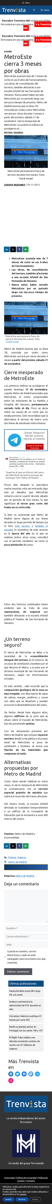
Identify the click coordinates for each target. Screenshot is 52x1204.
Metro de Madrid (25, 875)
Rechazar (22, 1199)
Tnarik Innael (12, 341)
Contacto (30, 1181)
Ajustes (35, 1199)
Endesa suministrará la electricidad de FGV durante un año (25, 1005)
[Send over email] (26, 249)
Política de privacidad (26, 1178)
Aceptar (8, 1199)
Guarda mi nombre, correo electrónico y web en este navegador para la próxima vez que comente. (26, 957)
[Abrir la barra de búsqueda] (34, 10)
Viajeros (18, 132)
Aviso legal (9, 1178)
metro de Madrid (17, 862)
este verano (22, 526)
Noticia (8, 132)
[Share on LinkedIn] (7, 249)
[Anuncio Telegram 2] (26, 450)
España (8, 52)
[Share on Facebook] (19, 249)
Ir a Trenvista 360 (37, 26)
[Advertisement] (26, 221)
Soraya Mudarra (14, 185)
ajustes (23, 1194)
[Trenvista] (13, 10)
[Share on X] (13, 249)
